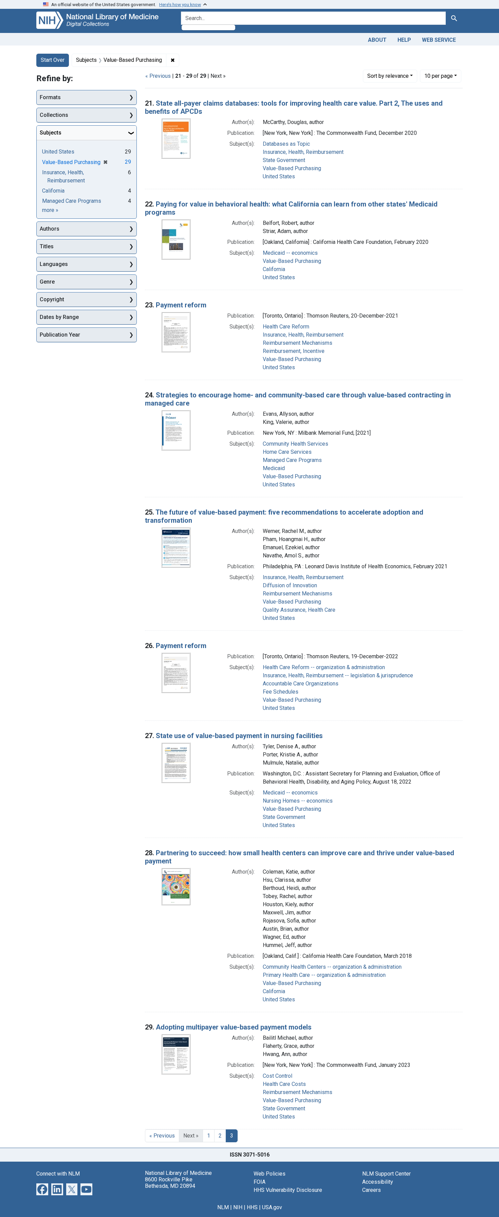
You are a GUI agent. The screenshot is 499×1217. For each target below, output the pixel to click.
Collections (54, 115)
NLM (223, 1207)
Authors (49, 229)
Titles (47, 246)
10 (438, 75)
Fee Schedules (280, 691)
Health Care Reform (286, 326)
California (274, 269)
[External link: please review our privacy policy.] (42, 1188)
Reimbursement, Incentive (294, 351)
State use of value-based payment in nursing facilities (239, 736)
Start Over (52, 60)
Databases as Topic (286, 144)
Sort (388, 76)
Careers (371, 1190)
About (377, 40)
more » (50, 210)
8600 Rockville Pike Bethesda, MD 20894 (170, 1182)
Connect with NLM (58, 1173)
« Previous (158, 76)
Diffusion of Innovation (290, 585)
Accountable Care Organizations (300, 683)
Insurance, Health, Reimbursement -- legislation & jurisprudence (338, 675)
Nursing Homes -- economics (298, 801)
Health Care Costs (284, 1084)
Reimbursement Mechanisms (297, 343)
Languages (54, 264)
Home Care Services (287, 452)
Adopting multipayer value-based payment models (234, 1027)
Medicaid (274, 468)
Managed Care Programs (292, 460)
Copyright (52, 299)
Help (404, 40)
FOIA (259, 1182)
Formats (50, 97)
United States (279, 176)
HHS (252, 1207)
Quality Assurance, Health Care (299, 610)
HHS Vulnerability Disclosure (288, 1190)
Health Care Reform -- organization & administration (324, 667)
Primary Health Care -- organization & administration (324, 975)
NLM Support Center (386, 1173)
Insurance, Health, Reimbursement (303, 152)
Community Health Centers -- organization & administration (332, 967)
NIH (237, 1207)
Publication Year (60, 335)
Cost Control (277, 1076)
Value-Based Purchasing (292, 168)
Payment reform (181, 305)
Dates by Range (59, 317)
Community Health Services (295, 444)
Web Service (439, 40)
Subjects (50, 132)
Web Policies (269, 1173)
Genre (47, 282)
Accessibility (377, 1182)
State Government (284, 160)
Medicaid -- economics (290, 253)
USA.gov (272, 1207)
